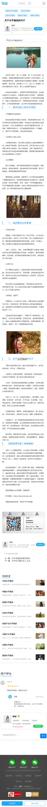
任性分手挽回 (10, 15)
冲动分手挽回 (25, 11)
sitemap (19, 781)
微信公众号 (12, 767)
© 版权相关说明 (12, 554)
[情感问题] (4, 3)
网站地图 (28, 781)
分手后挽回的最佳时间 (21, 558)
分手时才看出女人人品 (21, 561)
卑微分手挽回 (34, 15)
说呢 (20, 786)
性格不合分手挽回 (12, 11)
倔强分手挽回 (22, 15)
